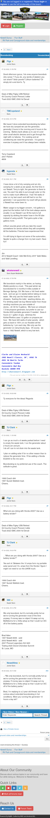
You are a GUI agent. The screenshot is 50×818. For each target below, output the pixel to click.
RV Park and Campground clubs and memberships (24, 40)
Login (6, 25)
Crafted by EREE (18, 816)
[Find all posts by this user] (23, 105)
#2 (47, 119)
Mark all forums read (13, 793)
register (3, 4)
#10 (47, 671)
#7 (47, 506)
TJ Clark (11, 427)
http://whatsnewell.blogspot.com (18, 372)
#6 (47, 435)
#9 (47, 608)
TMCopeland (13, 110)
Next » (9, 49)
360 (8, 599)
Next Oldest (8, 712)
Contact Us (9, 808)
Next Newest (21, 712)
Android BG (31, 816)
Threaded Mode (43, 55)
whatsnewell (44, 375)
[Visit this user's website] (20, 379)
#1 (47, 69)
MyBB (10, 816)
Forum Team (26, 808)
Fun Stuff (18, 37)
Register (19, 25)
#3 (47, 179)
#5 (47, 393)
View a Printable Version (11, 729)
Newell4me (12, 662)
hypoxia (11, 171)
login (42, 1)
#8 (47, 550)
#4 (47, 278)
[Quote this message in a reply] (27, 105)
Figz (9, 61)
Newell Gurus (6, 37)
